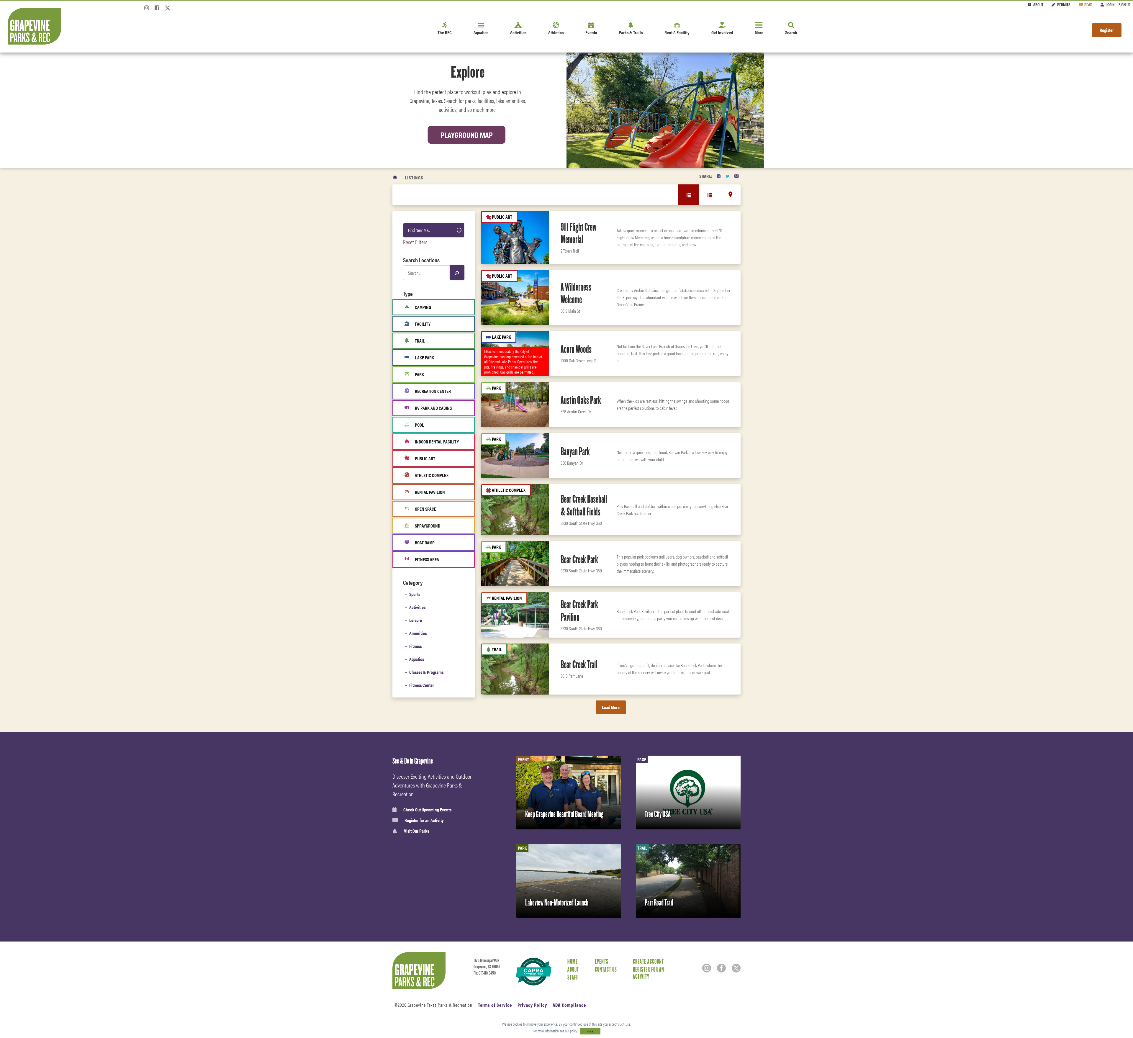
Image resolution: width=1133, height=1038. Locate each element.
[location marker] (730, 194)
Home (572, 961)
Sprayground (427, 525)
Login (1110, 4)
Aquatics (481, 32)
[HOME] (395, 177)
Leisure (415, 620)
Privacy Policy (532, 1004)
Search (791, 32)
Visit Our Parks (416, 831)
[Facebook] (157, 9)
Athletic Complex (431, 475)
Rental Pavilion (430, 492)
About (1038, 4)
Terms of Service (495, 1004)
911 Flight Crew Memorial (578, 233)
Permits (1063, 4)
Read (1088, 4)
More (759, 32)
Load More (611, 707)
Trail (420, 340)
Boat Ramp (425, 542)
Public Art (425, 458)
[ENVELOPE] (736, 176)
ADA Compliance (569, 1004)
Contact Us (606, 969)
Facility (422, 323)
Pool (419, 424)
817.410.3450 (487, 973)
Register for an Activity (424, 820)
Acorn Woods (576, 349)
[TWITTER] (727, 176)
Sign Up (1125, 4)
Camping (423, 307)
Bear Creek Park (579, 559)
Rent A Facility (677, 32)
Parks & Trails (631, 32)
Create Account (648, 961)
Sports (414, 594)
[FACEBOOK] (719, 176)
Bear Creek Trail (579, 664)
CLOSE (590, 1031)
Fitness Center (421, 685)
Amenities (418, 633)
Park (419, 374)
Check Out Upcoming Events (427, 809)
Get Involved (722, 32)
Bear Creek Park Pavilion (579, 610)
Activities (518, 32)
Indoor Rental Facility (437, 441)
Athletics (556, 32)
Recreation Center (433, 391)
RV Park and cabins (433, 408)
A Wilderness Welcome (576, 293)
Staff (572, 977)
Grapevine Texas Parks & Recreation (440, 1004)
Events (591, 32)
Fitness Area (427, 559)
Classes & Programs (426, 672)
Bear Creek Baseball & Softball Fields (584, 505)
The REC (445, 32)
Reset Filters (415, 242)
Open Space (425, 508)
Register (1107, 30)
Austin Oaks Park (581, 400)
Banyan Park (575, 451)
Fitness (415, 646)
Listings (414, 177)
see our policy (568, 1031)
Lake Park (424, 357)
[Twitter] (167, 9)
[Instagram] (146, 9)
